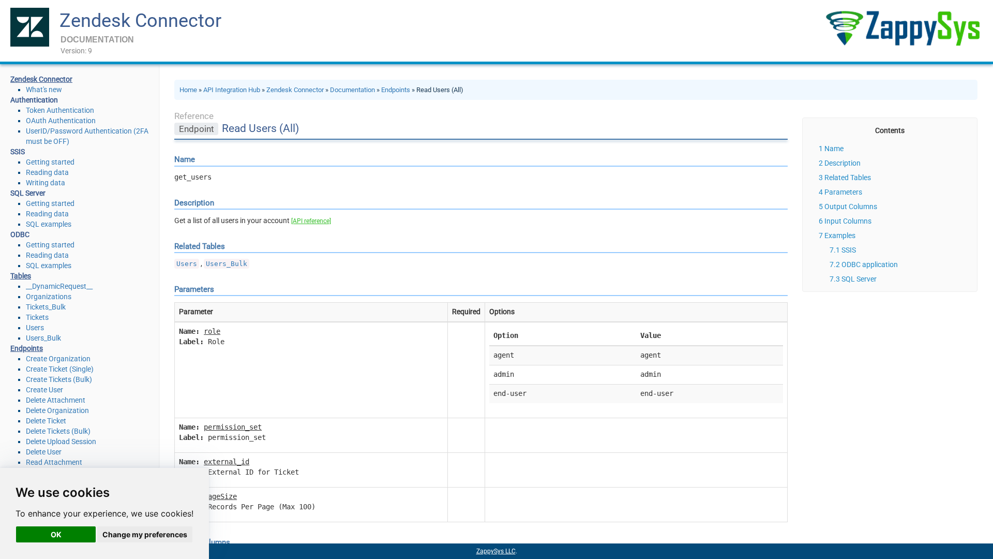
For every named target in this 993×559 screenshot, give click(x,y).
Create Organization (58, 359)
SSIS (848, 250)
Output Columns (850, 206)
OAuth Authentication (61, 120)
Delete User (44, 452)
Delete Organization (57, 410)
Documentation (352, 90)
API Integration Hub (231, 90)
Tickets (37, 317)
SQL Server (859, 279)
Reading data (47, 172)
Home (188, 90)
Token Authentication (60, 110)
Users (35, 327)
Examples (839, 235)
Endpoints (395, 90)
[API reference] (311, 221)
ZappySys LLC (496, 551)
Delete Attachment (55, 400)
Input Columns (847, 221)
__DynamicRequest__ (59, 286)
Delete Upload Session (61, 441)
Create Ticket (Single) (60, 369)
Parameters (843, 192)
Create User (44, 390)
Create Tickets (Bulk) (59, 379)
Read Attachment (54, 462)
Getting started (50, 162)
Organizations (48, 296)
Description (842, 163)
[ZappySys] (902, 28)
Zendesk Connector (140, 21)
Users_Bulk (43, 338)
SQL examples (48, 224)
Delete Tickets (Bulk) (58, 431)
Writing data (45, 183)
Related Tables (847, 177)
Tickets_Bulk (46, 307)
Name (834, 148)
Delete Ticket (46, 421)
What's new (44, 89)
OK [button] (56, 534)
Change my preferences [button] (144, 534)
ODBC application (869, 264)
